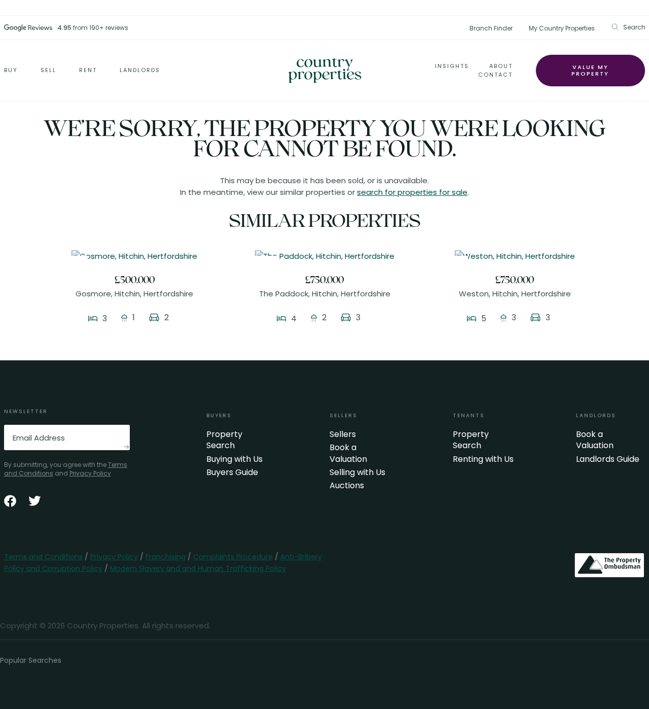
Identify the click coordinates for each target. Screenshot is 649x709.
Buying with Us (234, 459)
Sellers (343, 434)
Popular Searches (30, 660)
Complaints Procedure (233, 557)
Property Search (224, 440)
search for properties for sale (412, 192)
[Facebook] (10, 501)
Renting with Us (483, 459)
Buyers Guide (232, 472)
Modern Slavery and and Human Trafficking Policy (198, 568)
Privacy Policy (90, 473)
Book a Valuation (348, 453)
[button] (628, 27)
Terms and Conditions (43, 557)
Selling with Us (357, 472)
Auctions (347, 485)
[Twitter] (34, 501)
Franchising (166, 557)
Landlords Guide (607, 459)
